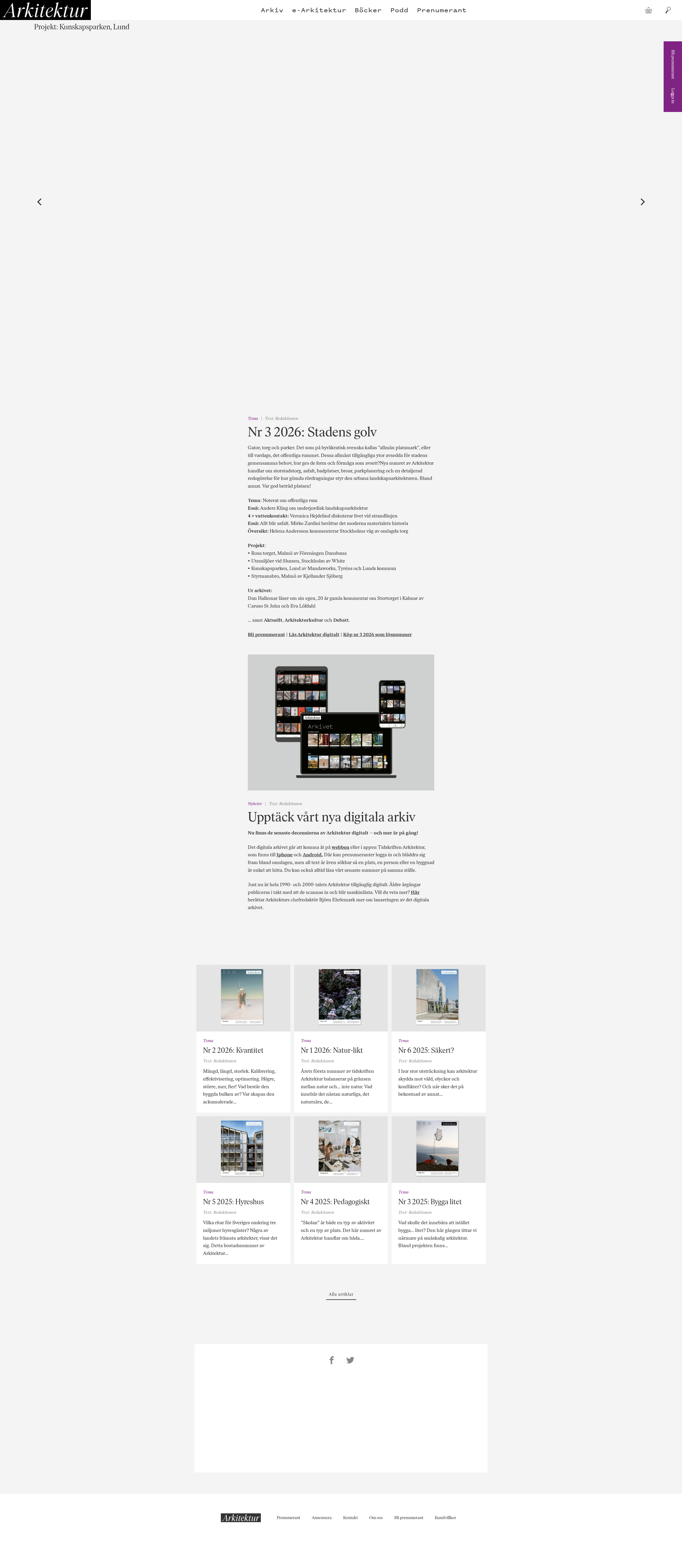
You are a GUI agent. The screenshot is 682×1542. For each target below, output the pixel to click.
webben (340, 847)
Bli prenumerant (673, 64)
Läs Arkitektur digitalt (314, 634)
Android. (313, 855)
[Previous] (40, 202)
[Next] (642, 202)
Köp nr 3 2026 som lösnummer (377, 634)
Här (415, 892)
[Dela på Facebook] (331, 1361)
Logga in (673, 95)
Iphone (285, 855)
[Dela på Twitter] (350, 1361)
